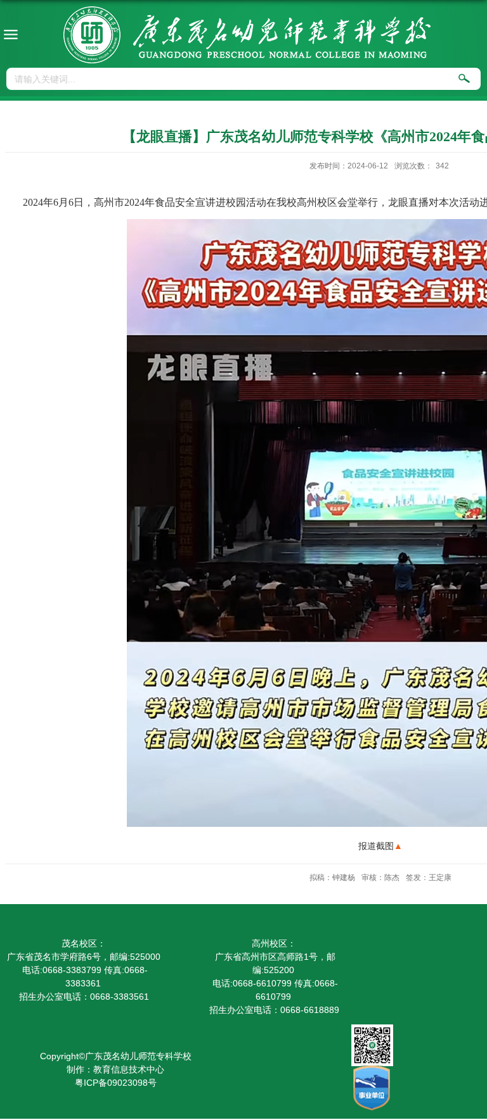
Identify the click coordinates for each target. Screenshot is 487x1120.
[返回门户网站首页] (246, 34)
